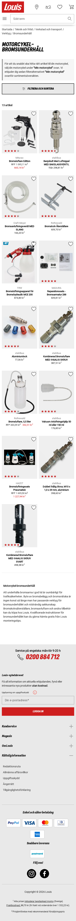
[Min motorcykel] (48, 7)
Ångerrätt (8, 784)
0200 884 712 (42, 657)
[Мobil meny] (4, 18)
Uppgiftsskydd (11, 778)
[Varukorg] (71, 7)
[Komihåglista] (60, 7)
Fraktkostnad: (13, 905)
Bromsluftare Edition (19, 161)
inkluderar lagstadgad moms (39, 901)
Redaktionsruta (12, 766)
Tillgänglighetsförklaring (17, 789)
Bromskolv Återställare (56, 226)
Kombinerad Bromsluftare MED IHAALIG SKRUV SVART (19, 558)
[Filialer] (36, 7)
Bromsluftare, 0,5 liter (19, 421)
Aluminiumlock (19, 356)
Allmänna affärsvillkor (15, 772)
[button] (70, 19)
